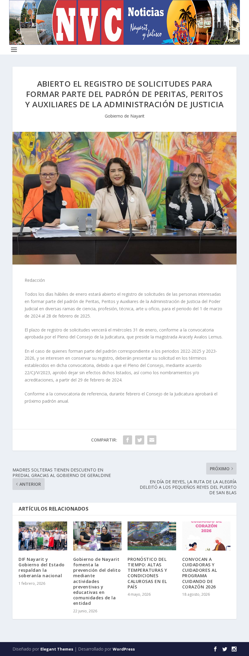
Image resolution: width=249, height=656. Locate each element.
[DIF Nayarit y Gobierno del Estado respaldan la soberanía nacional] (43, 536)
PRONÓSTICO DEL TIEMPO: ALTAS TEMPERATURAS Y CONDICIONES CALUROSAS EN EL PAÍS (147, 573)
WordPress (124, 649)
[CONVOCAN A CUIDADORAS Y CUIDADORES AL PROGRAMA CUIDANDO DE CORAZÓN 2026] (206, 536)
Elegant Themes (56, 649)
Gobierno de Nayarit (125, 116)
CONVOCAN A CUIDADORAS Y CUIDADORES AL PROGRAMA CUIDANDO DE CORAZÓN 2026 (199, 573)
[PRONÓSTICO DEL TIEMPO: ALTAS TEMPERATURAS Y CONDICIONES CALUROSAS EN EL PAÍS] (152, 536)
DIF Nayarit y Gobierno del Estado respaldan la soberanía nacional (42, 567)
